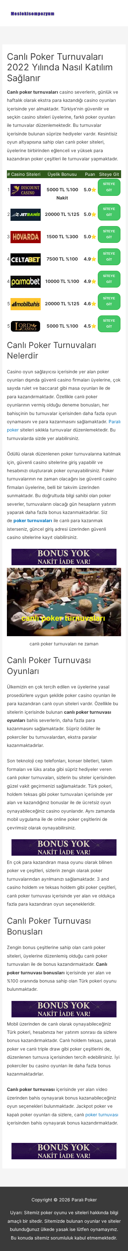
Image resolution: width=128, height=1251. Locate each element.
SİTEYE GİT (109, 187)
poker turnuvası (101, 1114)
